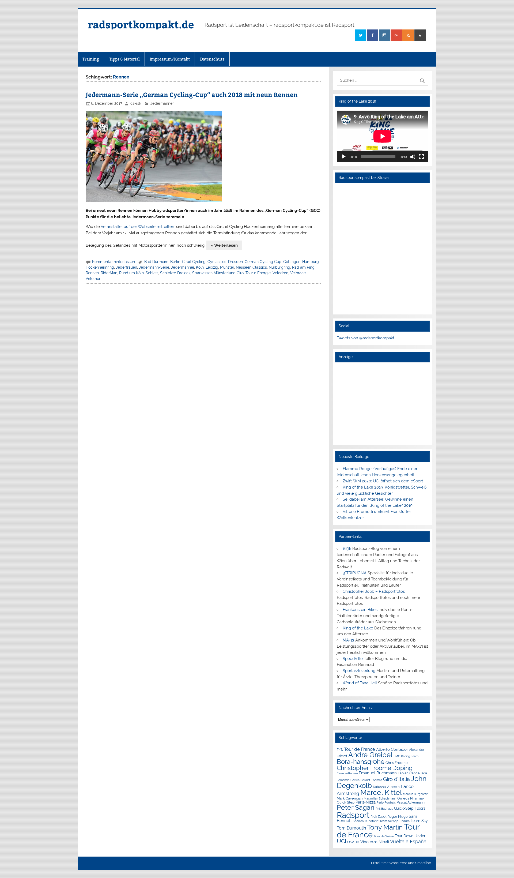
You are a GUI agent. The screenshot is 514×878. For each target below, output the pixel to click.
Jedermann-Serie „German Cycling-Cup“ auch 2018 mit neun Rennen (192, 94)
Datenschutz (212, 59)
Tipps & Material (124, 59)
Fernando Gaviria (348, 780)
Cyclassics (216, 262)
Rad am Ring (303, 267)
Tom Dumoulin (351, 828)
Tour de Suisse (384, 836)
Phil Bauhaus (384, 809)
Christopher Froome (364, 768)
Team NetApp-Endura (395, 821)
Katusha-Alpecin (386, 787)
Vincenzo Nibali (374, 841)
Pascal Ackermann (411, 802)
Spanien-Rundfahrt (366, 821)
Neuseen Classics (251, 267)
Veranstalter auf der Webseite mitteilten (137, 226)
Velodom (280, 273)
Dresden (235, 262)
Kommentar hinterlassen (113, 262)
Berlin (175, 262)
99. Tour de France (356, 749)
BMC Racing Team (406, 756)
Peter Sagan (356, 807)
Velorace (298, 273)
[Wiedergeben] (343, 156)
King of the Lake (358, 628)
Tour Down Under (410, 836)
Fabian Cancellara (412, 773)
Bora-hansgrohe (360, 762)
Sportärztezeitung (359, 670)
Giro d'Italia (396, 779)
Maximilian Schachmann (380, 798)
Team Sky (419, 821)
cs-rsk (135, 103)
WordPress (398, 863)
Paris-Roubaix (386, 802)
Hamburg (310, 262)
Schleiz (152, 273)
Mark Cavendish (350, 798)
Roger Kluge (397, 817)
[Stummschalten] (412, 156)
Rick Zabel (378, 817)
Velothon (93, 278)
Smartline (423, 863)
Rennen (92, 273)
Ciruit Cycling (194, 262)
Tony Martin (385, 827)
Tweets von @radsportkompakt (365, 338)
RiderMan (109, 273)
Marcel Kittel (381, 792)
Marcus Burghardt (415, 794)
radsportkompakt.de (141, 24)
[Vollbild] (421, 156)
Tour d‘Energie (258, 273)
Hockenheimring (100, 267)
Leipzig (212, 267)
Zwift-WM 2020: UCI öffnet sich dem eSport (383, 481)
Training (90, 59)
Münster (227, 267)
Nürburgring (279, 267)
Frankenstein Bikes (360, 609)
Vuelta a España (408, 841)
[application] (382, 136)
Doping (402, 767)
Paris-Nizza (366, 802)
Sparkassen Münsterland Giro (218, 273)
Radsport (353, 815)
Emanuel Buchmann (378, 773)
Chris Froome (397, 763)
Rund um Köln (131, 273)
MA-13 (348, 640)
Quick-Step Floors (409, 808)
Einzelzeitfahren (347, 773)
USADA (353, 842)
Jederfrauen (126, 267)
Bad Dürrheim (156, 262)
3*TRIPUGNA (354, 573)
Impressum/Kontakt (170, 59)
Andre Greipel (370, 755)
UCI (341, 841)
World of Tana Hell (360, 683)
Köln (200, 267)
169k (347, 548)
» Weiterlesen (224, 245)
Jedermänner (162, 103)
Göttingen (291, 262)
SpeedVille (353, 658)
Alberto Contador (392, 749)
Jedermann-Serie (154, 267)
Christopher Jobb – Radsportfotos (374, 591)
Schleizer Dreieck (175, 273)
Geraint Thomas (371, 780)
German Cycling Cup (263, 262)
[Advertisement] (382, 403)
